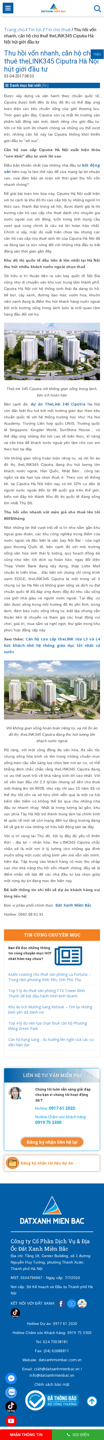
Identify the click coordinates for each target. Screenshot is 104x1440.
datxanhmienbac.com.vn (60, 1359)
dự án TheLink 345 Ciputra (58, 404)
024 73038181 (55, 1341)
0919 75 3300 (79, 1332)
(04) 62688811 (56, 1350)
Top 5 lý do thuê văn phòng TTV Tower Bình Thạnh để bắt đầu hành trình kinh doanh (46, 993)
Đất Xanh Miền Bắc (73, 905)
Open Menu (8, 8)
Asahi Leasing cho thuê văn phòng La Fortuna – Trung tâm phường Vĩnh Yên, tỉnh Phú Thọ (49, 977)
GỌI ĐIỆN (81, 1434)
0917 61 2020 (65, 1323)
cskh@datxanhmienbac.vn (56, 1368)
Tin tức (35, 30)
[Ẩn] (45, 85)
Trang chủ (14, 30)
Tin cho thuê (58, 30)
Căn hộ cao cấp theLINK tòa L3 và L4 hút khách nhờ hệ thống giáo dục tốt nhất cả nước (52, 645)
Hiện (97, 54)
